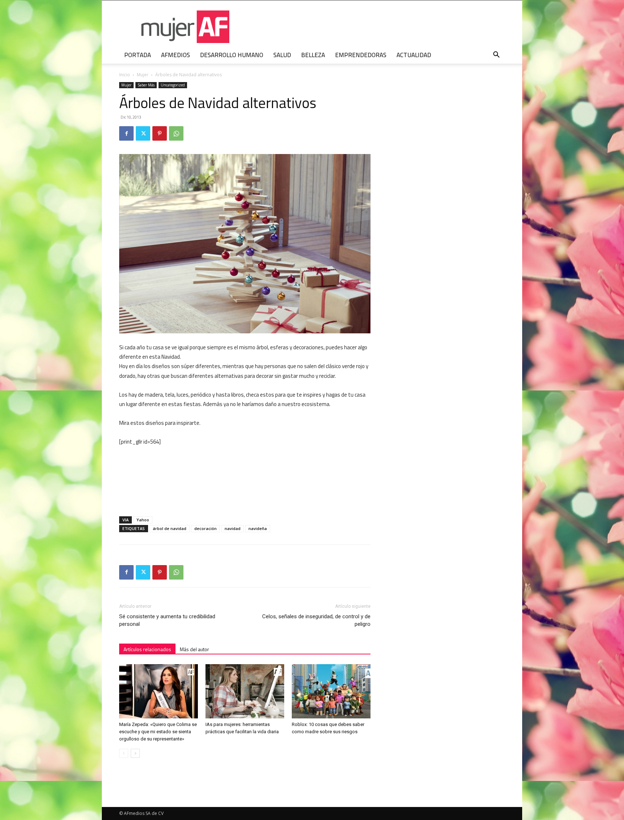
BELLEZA (313, 55)
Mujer (142, 75)
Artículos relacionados (147, 649)
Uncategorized (173, 84)
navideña (257, 528)
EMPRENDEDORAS (360, 55)
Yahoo (142, 519)
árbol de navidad (169, 528)
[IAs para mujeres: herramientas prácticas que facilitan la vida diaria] (244, 691)
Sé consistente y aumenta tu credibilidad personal (167, 620)
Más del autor (194, 649)
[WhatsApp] (176, 133)
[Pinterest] (159, 133)
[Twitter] (143, 133)
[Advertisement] (316, 465)
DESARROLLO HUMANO (231, 55)
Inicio (124, 75)
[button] (496, 55)
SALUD (282, 55)
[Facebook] (126, 133)
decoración (205, 528)
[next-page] (135, 753)
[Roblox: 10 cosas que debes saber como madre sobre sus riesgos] (331, 691)
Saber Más (146, 84)
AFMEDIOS (175, 55)
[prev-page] (123, 753)
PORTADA (137, 55)
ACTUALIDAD (413, 55)
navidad (232, 528)
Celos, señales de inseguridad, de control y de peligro (316, 620)
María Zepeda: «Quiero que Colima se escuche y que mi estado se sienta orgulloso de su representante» (158, 732)
